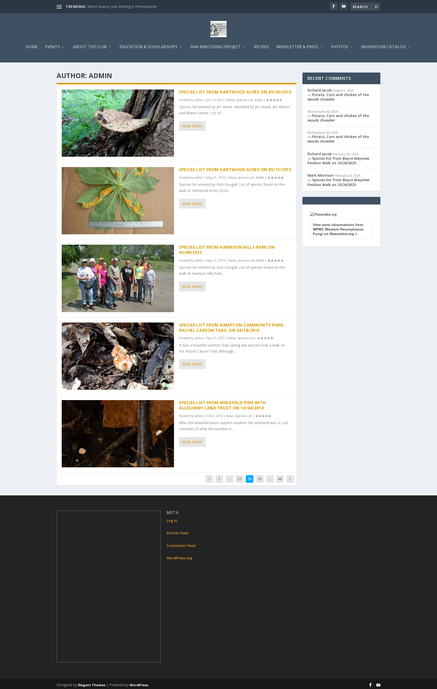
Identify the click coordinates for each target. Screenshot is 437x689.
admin (198, 100)
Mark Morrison (321, 175)
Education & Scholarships (148, 47)
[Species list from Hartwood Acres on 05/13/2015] (118, 200)
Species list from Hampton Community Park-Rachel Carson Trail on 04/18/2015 (232, 327)
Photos (339, 47)
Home (32, 47)
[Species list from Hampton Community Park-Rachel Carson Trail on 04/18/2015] (118, 356)
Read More (192, 126)
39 (260, 478)
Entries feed (177, 533)
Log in (172, 520)
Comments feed (181, 545)
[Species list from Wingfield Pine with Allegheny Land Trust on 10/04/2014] (118, 433)
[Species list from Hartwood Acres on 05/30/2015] (118, 123)
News (231, 100)
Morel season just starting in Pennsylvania (122, 6)
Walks (258, 100)
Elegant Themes (91, 685)
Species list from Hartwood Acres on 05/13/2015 (235, 169)
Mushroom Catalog (383, 47)
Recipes (261, 47)
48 (280, 478)
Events (52, 47)
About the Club (90, 47)
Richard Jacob (320, 90)
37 (239, 478)
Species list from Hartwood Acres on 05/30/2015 (235, 92)
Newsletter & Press (297, 47)
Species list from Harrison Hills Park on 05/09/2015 (227, 249)
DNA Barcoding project (215, 47)
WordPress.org (179, 558)
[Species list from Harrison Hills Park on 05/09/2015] (118, 278)
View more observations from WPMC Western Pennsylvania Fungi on (338, 229)
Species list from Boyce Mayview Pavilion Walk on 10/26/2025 (338, 160)
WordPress (139, 685)
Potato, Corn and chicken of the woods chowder (338, 97)
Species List (244, 100)
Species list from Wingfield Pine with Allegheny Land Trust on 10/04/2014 (222, 405)
